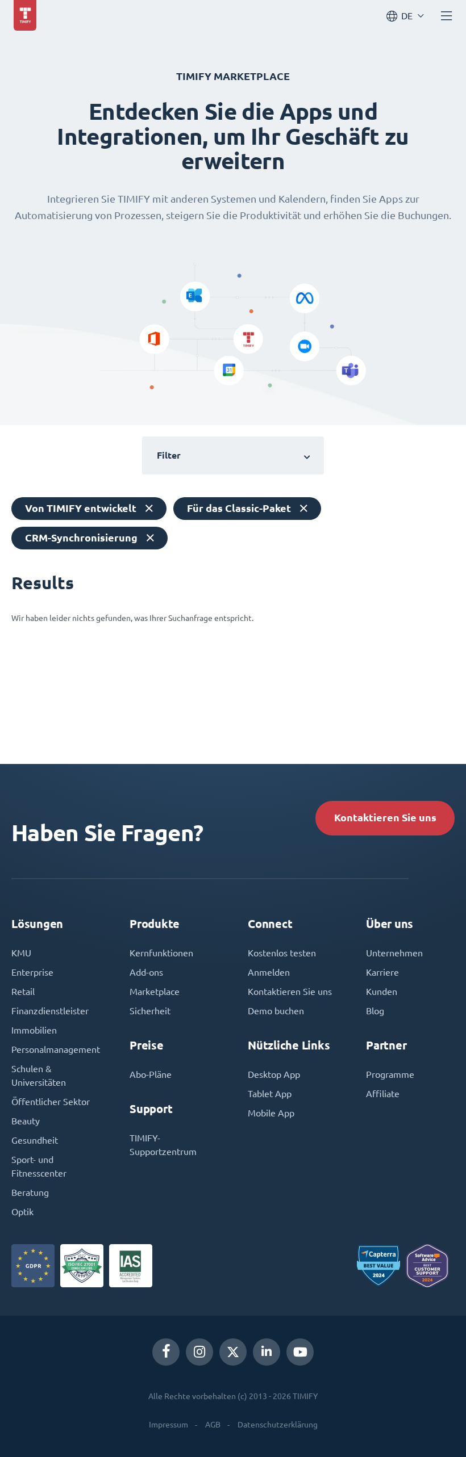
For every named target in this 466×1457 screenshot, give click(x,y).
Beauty (25, 1121)
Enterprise (32, 972)
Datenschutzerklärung (278, 1424)
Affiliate (383, 1094)
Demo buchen (276, 1011)
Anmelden (269, 972)
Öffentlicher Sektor (50, 1102)
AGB (212, 1424)
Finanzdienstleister (50, 1011)
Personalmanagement (55, 1049)
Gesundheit (34, 1140)
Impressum (168, 1424)
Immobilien (34, 1030)
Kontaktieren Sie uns (385, 818)
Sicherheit (150, 1011)
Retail (23, 991)
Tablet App (270, 1094)
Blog (375, 1011)
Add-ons (146, 972)
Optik (22, 1212)
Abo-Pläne (151, 1074)
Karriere (382, 972)
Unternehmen (394, 953)
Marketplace (155, 991)
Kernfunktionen (161, 953)
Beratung (30, 1192)
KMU (21, 953)
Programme (390, 1074)
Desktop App (274, 1074)
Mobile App (271, 1113)
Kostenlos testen (282, 953)
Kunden (381, 991)
